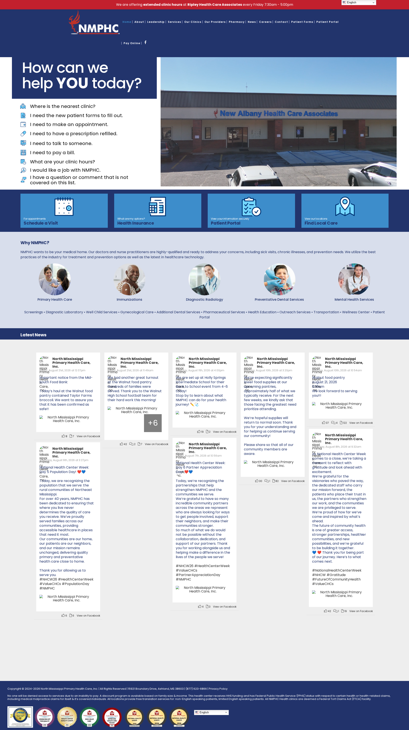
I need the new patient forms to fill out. (76, 115)
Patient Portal (226, 223)
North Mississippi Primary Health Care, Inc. (71, 362)
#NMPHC (183, 579)
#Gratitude (336, 574)
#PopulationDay (75, 583)
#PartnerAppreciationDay (198, 574)
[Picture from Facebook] (116, 423)
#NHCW (319, 574)
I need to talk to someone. (61, 143)
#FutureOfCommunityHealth (336, 579)
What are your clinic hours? (62, 161)
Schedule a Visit (41, 223)
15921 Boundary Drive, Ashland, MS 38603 (156, 689)
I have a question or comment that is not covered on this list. (79, 180)
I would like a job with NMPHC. (65, 170)
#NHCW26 (184, 565)
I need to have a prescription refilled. (73, 133)
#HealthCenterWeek (212, 565)
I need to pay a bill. (52, 152)
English (204, 712)
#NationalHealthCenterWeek (336, 570)
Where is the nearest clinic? (62, 106)
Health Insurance (135, 223)
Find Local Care (321, 223)
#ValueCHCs (323, 583)
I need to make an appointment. (69, 124)
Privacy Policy (218, 689)
